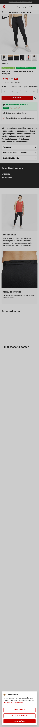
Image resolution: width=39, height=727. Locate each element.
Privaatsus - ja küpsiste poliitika (13, 702)
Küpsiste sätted (19, 710)
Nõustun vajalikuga (19, 716)
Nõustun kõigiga (19, 721)
